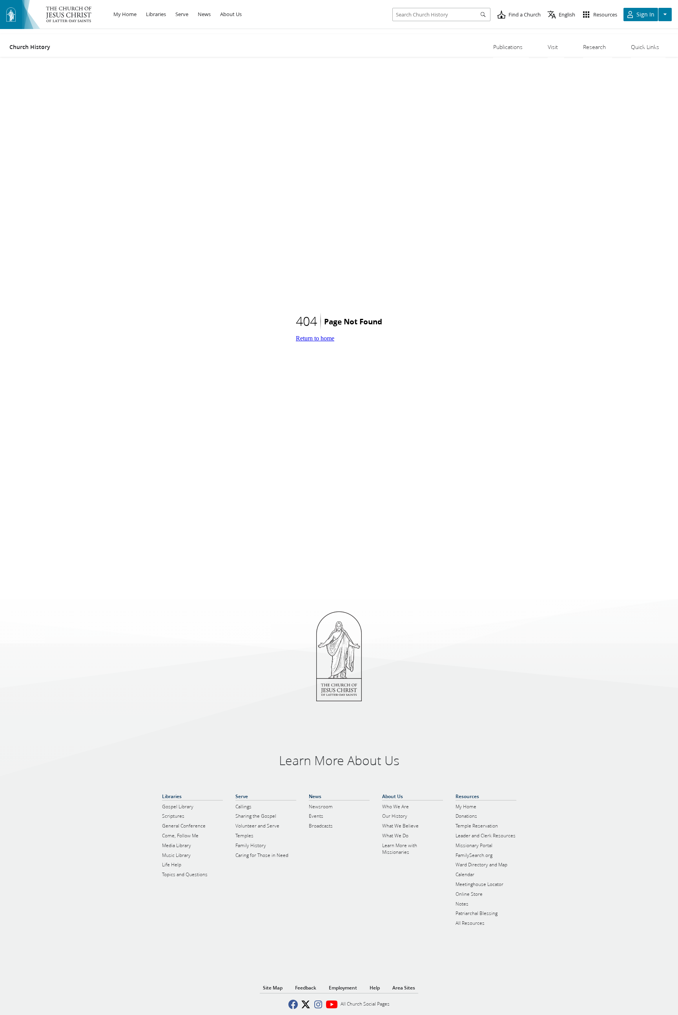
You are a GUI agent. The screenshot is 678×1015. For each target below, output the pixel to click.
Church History (29, 47)
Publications (508, 47)
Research (594, 47)
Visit (553, 47)
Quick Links (645, 47)
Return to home (315, 338)
